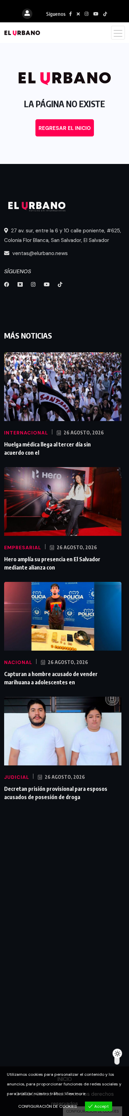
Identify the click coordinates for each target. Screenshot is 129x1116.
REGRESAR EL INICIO (65, 128)
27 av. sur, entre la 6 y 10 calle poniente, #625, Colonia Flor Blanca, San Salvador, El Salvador (62, 235)
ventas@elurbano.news (39, 253)
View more (75, 1093)
